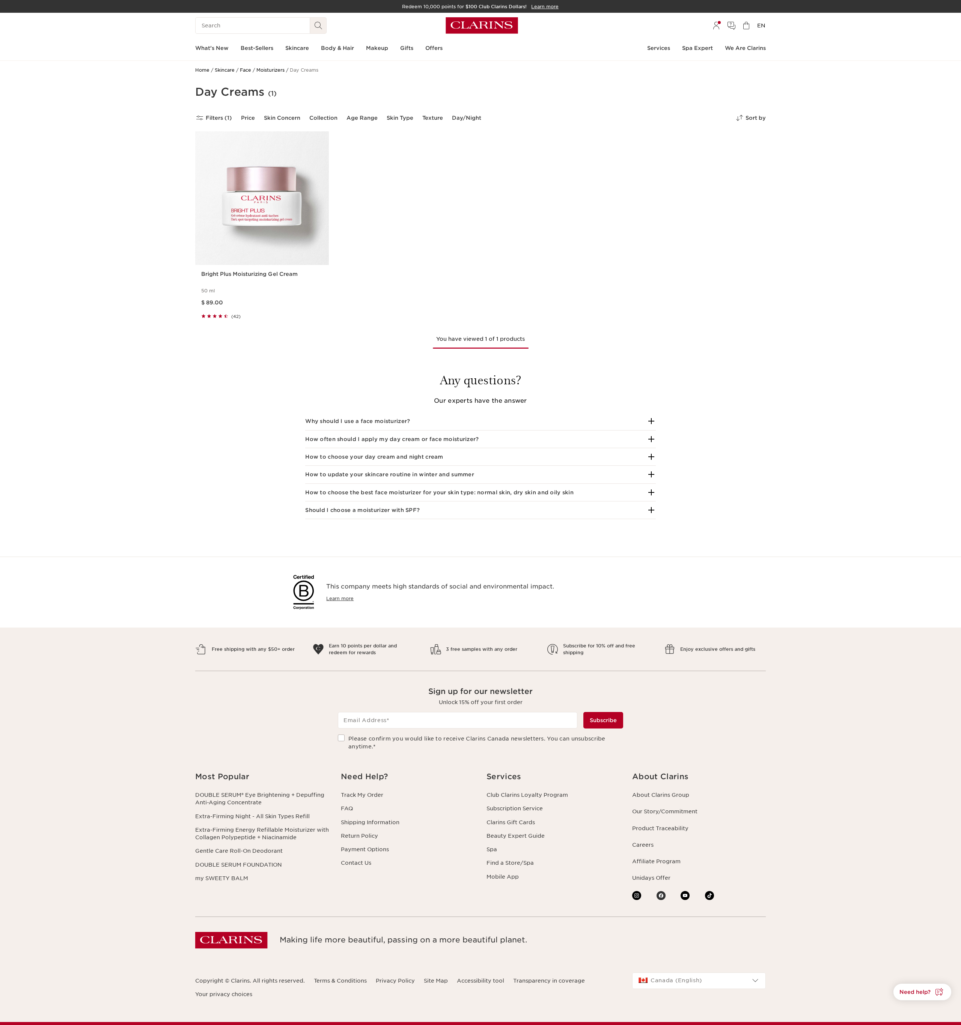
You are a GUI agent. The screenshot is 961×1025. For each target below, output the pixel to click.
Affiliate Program (656, 861)
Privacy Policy (395, 981)
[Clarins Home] (481, 26)
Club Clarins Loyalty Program (527, 795)
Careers (643, 845)
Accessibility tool (480, 981)
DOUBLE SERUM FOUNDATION (238, 865)
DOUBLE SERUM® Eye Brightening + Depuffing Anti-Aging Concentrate (259, 798)
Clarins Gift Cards (511, 822)
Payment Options (365, 849)
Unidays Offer (651, 878)
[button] (480, 421)
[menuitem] (716, 25)
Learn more (340, 598)
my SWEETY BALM (221, 878)
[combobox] (699, 980)
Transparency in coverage (549, 981)
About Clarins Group (660, 795)
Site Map (436, 981)
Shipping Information (370, 822)
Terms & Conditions (340, 981)
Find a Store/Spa (510, 863)
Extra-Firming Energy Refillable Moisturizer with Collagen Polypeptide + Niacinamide (262, 833)
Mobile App (503, 877)
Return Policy (359, 836)
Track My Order (362, 795)
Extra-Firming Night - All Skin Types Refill (252, 816)
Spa (492, 849)
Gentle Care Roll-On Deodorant (239, 851)
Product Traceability (660, 828)
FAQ (347, 808)
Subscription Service (515, 808)
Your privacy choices (223, 994)
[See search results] (318, 25)
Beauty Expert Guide (516, 836)
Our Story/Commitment (664, 811)
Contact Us (356, 863)
